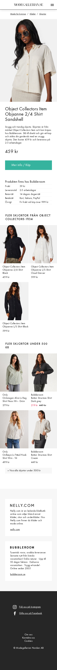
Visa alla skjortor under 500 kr (25, 470)
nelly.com (15, 529)
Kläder (33, 14)
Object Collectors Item (26, 109)
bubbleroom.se (17, 574)
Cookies (28, 641)
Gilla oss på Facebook (30, 613)
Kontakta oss (28, 638)
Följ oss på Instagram (30, 607)
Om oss (28, 634)
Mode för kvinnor (18, 14)
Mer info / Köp (20, 165)
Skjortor (42, 14)
